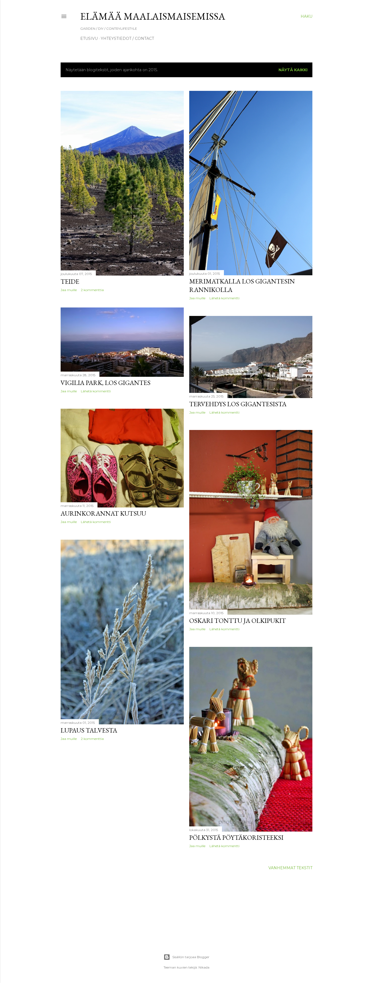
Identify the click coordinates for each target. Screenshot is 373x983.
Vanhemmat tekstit (290, 867)
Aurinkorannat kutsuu (103, 513)
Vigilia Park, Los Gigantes (105, 382)
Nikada (204, 967)
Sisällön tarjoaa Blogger (190, 957)
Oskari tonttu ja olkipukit (237, 620)
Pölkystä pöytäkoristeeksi (236, 837)
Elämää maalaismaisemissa (152, 16)
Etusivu (89, 38)
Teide (70, 281)
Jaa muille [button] (69, 290)
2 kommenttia (92, 290)
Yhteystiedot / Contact (127, 38)
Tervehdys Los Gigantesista (237, 404)
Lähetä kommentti (224, 298)
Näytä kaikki (293, 69)
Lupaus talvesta (89, 730)
